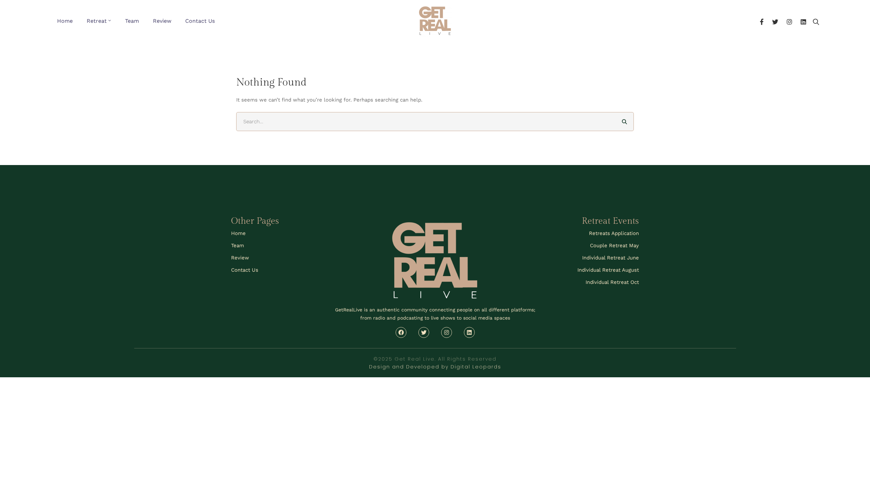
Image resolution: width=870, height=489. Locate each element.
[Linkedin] (803, 21)
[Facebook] (761, 21)
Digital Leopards (476, 366)
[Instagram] (789, 21)
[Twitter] (775, 21)
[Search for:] (435, 122)
